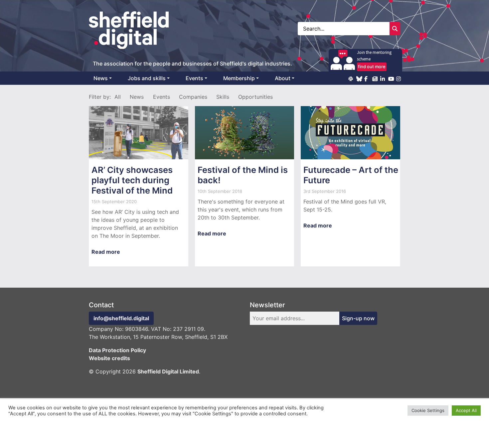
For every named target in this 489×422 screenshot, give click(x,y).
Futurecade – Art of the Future (350, 175)
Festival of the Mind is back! (243, 175)
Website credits (109, 358)
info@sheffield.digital (121, 318)
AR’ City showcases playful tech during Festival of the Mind (132, 180)
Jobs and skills (147, 78)
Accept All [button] (466, 410)
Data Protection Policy (117, 350)
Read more (105, 251)
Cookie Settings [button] (427, 410)
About (282, 78)
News (100, 78)
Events (194, 78)
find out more (372, 66)
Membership (239, 78)
